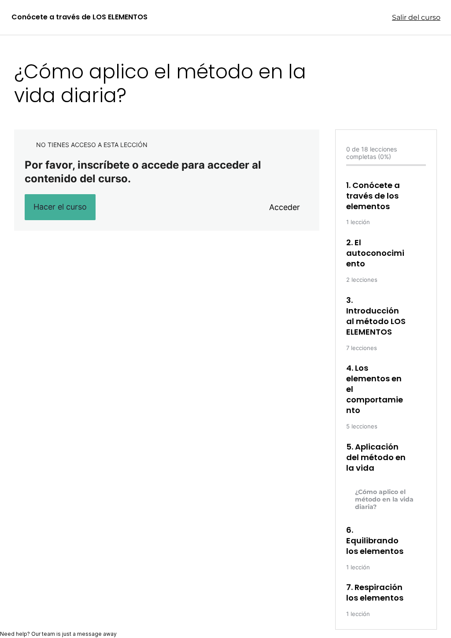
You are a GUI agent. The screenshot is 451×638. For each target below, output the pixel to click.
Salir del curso (416, 17)
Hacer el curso (60, 206)
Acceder (284, 207)
